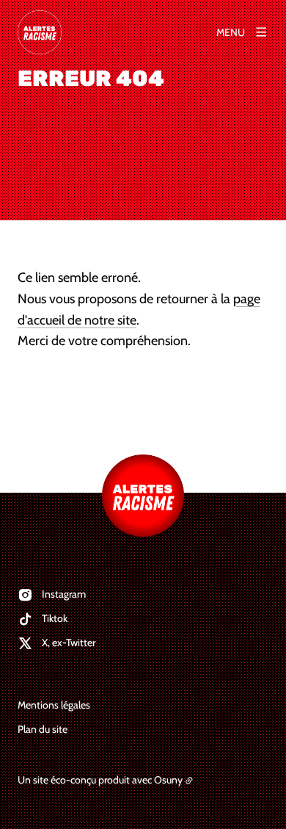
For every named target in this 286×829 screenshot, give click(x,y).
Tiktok (54, 618)
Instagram (64, 594)
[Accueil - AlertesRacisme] (40, 32)
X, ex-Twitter (68, 642)
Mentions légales (54, 705)
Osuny (168, 779)
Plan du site (42, 729)
